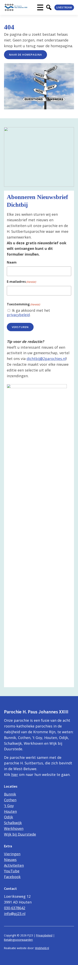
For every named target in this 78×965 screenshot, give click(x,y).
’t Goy (9, 805)
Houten (10, 811)
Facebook (12, 876)
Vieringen (12, 853)
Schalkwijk (13, 822)
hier (14, 774)
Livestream (64, 7)
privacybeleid (18, 314)
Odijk (8, 817)
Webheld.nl (42, 948)
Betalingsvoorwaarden (18, 940)
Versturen (20, 327)
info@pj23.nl (14, 913)
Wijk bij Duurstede (20, 834)
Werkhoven (13, 828)
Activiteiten (14, 865)
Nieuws (10, 859)
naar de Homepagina (25, 54)
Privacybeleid (44, 935)
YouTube (11, 871)
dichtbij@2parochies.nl (46, 358)
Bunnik (10, 794)
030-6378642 (14, 907)
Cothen (10, 800)
